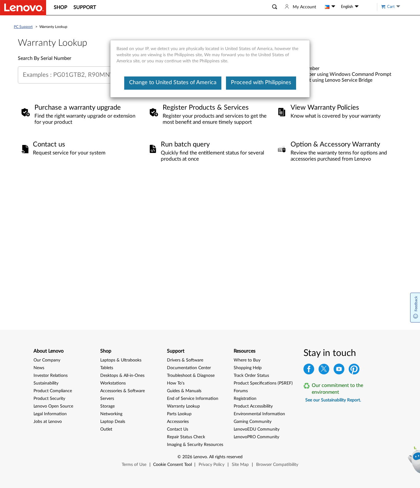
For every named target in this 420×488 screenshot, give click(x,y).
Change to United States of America (172, 82)
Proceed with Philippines (261, 82)
